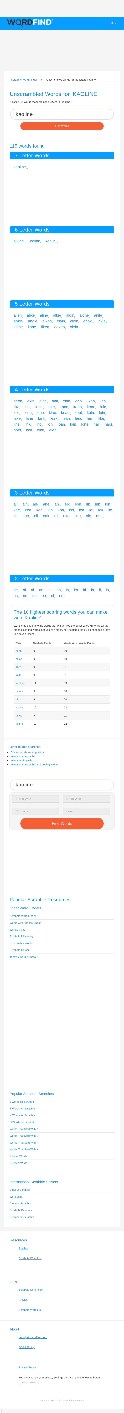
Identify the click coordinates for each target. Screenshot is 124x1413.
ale (35, 504)
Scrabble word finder (31, 1289)
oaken (59, 327)
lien (90, 418)
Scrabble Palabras (21, 1210)
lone (84, 424)
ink (97, 504)
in (67, 590)
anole (32, 321)
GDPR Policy (27, 1347)
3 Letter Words (18, 1163)
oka (66, 516)
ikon (91, 401)
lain (102, 412)
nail (96, 424)
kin (50, 510)
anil (55, 401)
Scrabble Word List (30, 1258)
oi (52, 595)
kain (38, 407)
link (28, 424)
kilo (16, 412)
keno (91, 407)
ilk (88, 504)
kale (51, 407)
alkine (19, 241)
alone (84, 315)
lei (91, 510)
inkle (102, 321)
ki (84, 590)
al (32, 590)
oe (44, 595)
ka (76, 590)
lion (50, 424)
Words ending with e (23, 760)
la (92, 590)
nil (36, 516)
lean (66, 418)
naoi (108, 424)
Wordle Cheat (18, 929)
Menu (114, 23)
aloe (43, 401)
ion (107, 504)
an (41, 590)
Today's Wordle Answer (24, 957)
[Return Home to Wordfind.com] (30, 26)
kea (28, 510)
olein (74, 327)
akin (30, 401)
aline (44, 315)
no (34, 595)
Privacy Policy (27, 1367)
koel (78, 412)
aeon (18, 401)
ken (39, 510)
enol (79, 401)
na (16, 595)
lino (38, 424)
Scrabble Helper (19, 950)
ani (57, 504)
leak (53, 418)
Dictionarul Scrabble (22, 1217)
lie (110, 510)
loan (61, 424)
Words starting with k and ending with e (34, 764)
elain (61, 321)
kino (52, 412)
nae (25, 516)
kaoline (20, 167)
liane (32, 327)
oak (46, 516)
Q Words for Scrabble (22, 1122)
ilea (103, 401)
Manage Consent (29, 1383)
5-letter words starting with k (27, 752)
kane (64, 407)
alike (31, 315)
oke (78, 516)
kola (90, 412)
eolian (35, 241)
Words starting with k (23, 756)
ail (15, 504)
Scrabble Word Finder (23, 916)
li (100, 590)
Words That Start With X (24, 1149)
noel (17, 430)
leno (78, 418)
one (99, 516)
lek (100, 510)
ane (46, 504)
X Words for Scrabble (22, 1115)
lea (81, 510)
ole (88, 516)
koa (61, 510)
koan (65, 412)
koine (18, 327)
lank (41, 418)
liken (45, 327)
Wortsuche (16, 1196)
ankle (18, 321)
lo (107, 590)
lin (15, 516)
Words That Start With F (24, 1142)
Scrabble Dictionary (21, 936)
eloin (74, 321)
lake (17, 418)
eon (78, 504)
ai (24, 590)
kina (28, 412)
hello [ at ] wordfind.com (33, 1337)
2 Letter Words (18, 1156)
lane (29, 418)
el (50, 590)
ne (25, 595)
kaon (77, 407)
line (17, 424)
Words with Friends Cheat (25, 923)
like (101, 418)
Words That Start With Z (24, 1129)
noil (29, 430)
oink (40, 430)
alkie (57, 315)
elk (67, 504)
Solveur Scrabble (20, 1189)
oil (56, 516)
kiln (103, 407)
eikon (47, 321)
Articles (23, 1248)
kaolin (50, 241)
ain (25, 504)
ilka (16, 407)
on (61, 595)
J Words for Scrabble (22, 1101)
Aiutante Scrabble (20, 1203)
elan (66, 401)
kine (40, 412)
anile (98, 315)
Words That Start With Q (24, 1136)
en (59, 590)
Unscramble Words (21, 943)
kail (27, 407)
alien (18, 315)
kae (17, 510)
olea (53, 430)
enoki (88, 321)
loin (73, 424)
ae (16, 590)
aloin (70, 315)
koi (71, 510)
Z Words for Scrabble (22, 1108)
